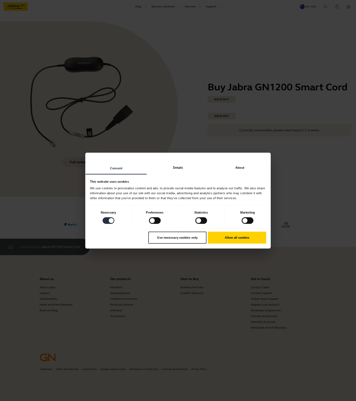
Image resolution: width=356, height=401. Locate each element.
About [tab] (239, 167)
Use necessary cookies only (177, 237)
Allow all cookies (237, 237)
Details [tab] (178, 167)
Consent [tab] (116, 168)
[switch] (155, 220)
